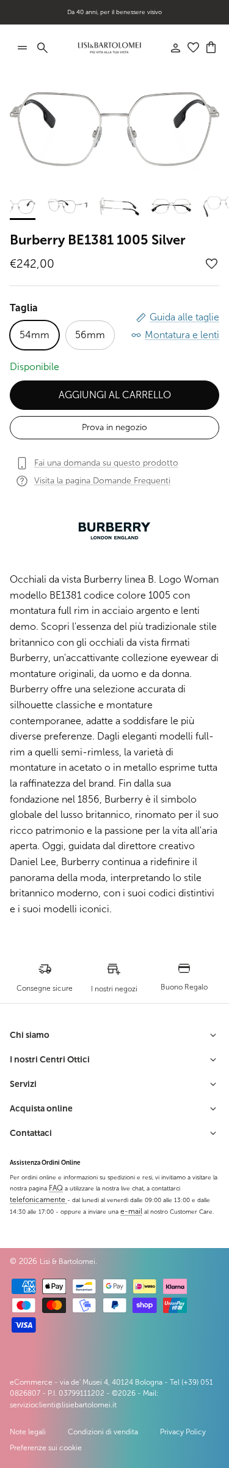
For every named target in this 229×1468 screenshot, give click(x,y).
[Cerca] (48, 47)
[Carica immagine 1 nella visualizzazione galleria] (114, 130)
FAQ (56, 1188)
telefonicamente (38, 1199)
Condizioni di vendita (103, 1432)
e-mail (131, 1211)
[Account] (169, 47)
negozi (134, 16)
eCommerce (31, 1382)
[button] (212, 264)
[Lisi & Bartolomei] (109, 48)
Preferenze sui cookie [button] (46, 1447)
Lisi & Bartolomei (67, 1261)
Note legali (28, 1432)
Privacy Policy (183, 1432)
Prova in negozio (114, 427)
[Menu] (22, 47)
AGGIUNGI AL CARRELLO (115, 395)
